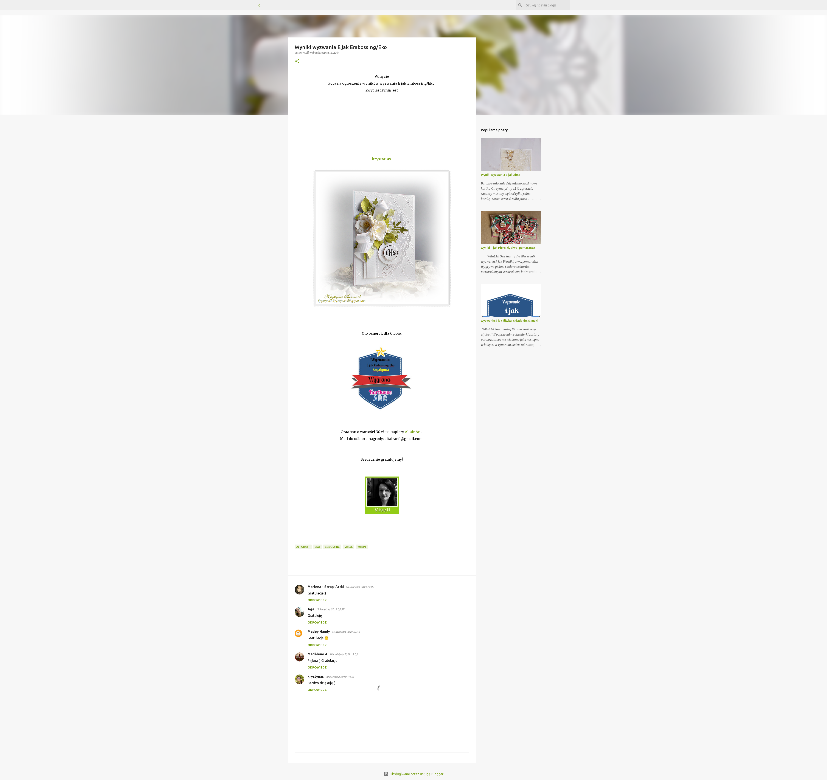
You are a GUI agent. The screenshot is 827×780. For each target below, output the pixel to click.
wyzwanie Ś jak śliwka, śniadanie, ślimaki (509, 320)
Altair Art (413, 432)
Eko (317, 546)
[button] (297, 61)
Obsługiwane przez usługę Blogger (416, 774)
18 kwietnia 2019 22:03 (360, 586)
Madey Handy (319, 631)
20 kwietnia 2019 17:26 (339, 676)
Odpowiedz (317, 600)
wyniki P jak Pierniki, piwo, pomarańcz (508, 247)
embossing (332, 546)
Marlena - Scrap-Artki (326, 587)
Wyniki (362, 546)
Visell (349, 546)
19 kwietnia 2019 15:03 (343, 654)
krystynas (316, 676)
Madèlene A (318, 654)
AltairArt (303, 546)
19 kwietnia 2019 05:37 (330, 609)
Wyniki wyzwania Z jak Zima (500, 174)
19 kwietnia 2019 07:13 (346, 631)
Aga (311, 609)
